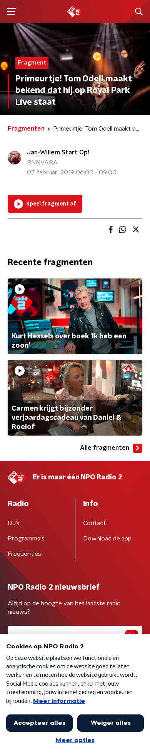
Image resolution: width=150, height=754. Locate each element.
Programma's (26, 538)
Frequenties (24, 554)
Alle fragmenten (104, 448)
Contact (94, 523)
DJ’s (14, 523)
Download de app (107, 538)
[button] (11, 12)
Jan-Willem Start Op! (58, 152)
